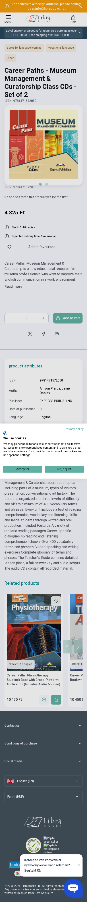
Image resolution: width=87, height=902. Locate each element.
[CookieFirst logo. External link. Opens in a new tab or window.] (5, 433)
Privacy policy (74, 429)
